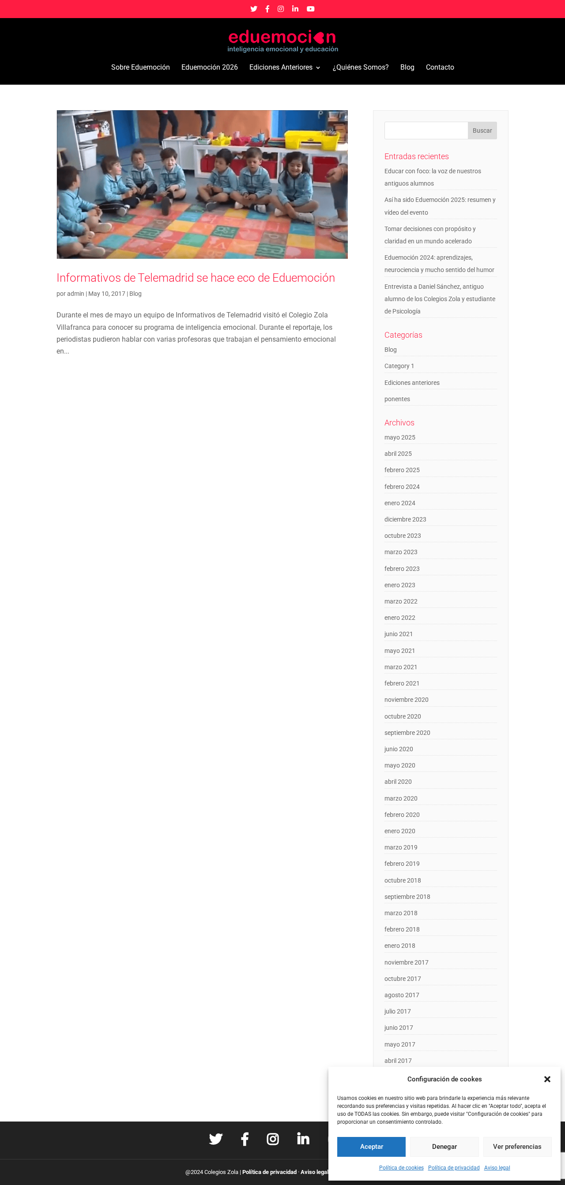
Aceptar (371, 1147)
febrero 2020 (402, 814)
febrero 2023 (402, 568)
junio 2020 (398, 749)
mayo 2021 (399, 650)
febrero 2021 (402, 683)
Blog (407, 67)
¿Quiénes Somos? (361, 67)
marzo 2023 (401, 551)
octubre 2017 (402, 978)
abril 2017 (398, 1060)
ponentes (397, 398)
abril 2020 (398, 781)
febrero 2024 (402, 486)
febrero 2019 (402, 863)
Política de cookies (401, 1168)
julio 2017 (397, 1011)
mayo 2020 (399, 765)
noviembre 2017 (406, 962)
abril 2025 (398, 453)
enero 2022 (399, 617)
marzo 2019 (401, 847)
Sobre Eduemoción (140, 67)
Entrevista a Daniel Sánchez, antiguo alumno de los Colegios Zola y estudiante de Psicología (439, 299)
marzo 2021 (401, 667)
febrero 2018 (402, 929)
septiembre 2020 (407, 732)
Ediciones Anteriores (281, 67)
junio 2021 (398, 633)
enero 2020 (399, 831)
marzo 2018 (401, 913)
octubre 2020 (402, 716)
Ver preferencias (517, 1147)
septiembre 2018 (407, 896)
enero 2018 (399, 945)
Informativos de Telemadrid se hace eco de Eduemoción (195, 277)
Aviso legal (497, 1168)
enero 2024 (399, 503)
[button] (547, 1079)
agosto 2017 (401, 995)
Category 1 (399, 365)
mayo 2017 (399, 1044)
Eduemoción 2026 (209, 67)
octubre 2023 (402, 535)
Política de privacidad (454, 1168)
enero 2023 (399, 585)
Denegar (444, 1147)
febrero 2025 (402, 469)
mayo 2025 (399, 437)
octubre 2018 (402, 880)
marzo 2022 (401, 601)
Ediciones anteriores (412, 382)
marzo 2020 (401, 798)
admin (75, 293)
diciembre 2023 (405, 519)
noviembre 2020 (406, 699)
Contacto (440, 67)
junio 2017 (398, 1027)
